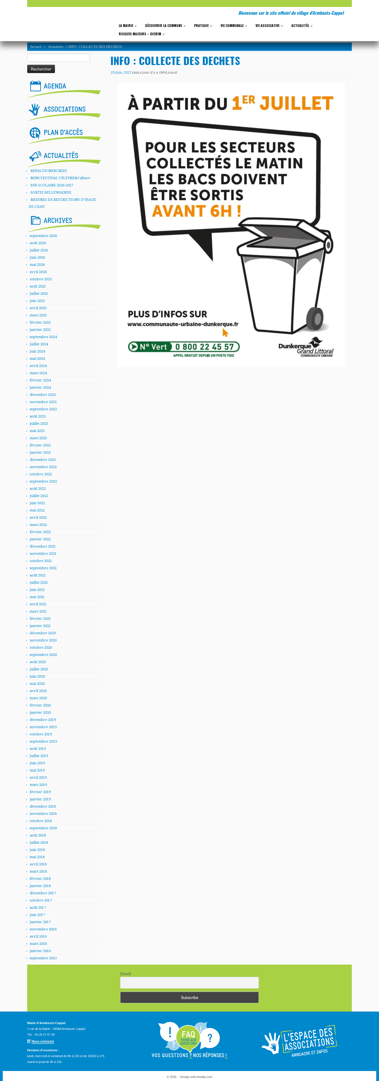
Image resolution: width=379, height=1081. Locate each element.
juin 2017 (37, 915)
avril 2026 (38, 272)
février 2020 (40, 705)
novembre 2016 (43, 929)
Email (125, 974)
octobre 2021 (41, 561)
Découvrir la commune (164, 25)
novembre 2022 (43, 467)
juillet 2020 (39, 669)
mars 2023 (38, 438)
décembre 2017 (43, 893)
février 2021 (40, 618)
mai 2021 (37, 597)
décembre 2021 (43, 546)
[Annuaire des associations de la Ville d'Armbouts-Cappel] (300, 1040)
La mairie (126, 25)
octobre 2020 (41, 647)
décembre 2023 (43, 395)
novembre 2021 (43, 553)
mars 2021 (38, 611)
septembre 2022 (43, 481)
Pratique (201, 25)
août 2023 (38, 416)
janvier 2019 (40, 799)
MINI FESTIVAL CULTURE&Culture (60, 178)
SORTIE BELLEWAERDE (51, 192)
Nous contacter (43, 1041)
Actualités (300, 25)
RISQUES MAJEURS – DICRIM (140, 33)
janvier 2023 (40, 452)
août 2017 (38, 907)
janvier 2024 (40, 387)
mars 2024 (38, 373)
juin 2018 (37, 850)
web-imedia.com (201, 1076)
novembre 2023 (43, 402)
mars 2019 (38, 785)
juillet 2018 (39, 842)
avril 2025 (38, 308)
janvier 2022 (40, 539)
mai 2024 (37, 358)
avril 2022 (38, 517)
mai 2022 (37, 510)
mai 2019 (37, 770)
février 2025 (40, 322)
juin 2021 (37, 590)
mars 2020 (38, 698)
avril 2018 (38, 864)
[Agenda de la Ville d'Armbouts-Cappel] (64, 87)
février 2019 (40, 792)
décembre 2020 (43, 633)
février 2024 (40, 380)
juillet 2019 (39, 756)
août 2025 (38, 286)
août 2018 (38, 835)
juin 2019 (37, 763)
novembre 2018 (43, 814)
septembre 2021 (43, 568)
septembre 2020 (43, 655)
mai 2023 (37, 431)
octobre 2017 (41, 900)
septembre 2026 (43, 236)
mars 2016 (38, 944)
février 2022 (40, 532)
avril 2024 (38, 366)
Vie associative (268, 25)
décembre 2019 (43, 720)
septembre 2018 (43, 828)
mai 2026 (37, 265)
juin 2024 (37, 351)
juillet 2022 (39, 496)
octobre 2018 (41, 821)
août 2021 (38, 575)
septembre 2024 (43, 337)
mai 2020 (37, 683)
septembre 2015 (43, 958)
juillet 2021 (39, 582)
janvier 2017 (40, 922)
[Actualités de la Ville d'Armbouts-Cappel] (64, 157)
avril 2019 (38, 777)
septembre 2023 (43, 409)
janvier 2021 (40, 626)
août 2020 (38, 662)
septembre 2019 (43, 741)
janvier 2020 (40, 712)
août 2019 (38, 749)
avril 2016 (38, 936)
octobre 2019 (41, 734)
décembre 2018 (43, 806)
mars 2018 (38, 871)
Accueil (36, 46)
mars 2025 (38, 315)
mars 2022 (38, 525)
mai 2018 (37, 857)
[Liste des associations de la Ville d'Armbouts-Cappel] (64, 111)
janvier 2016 (40, 951)
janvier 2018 (40, 886)
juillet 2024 (39, 344)
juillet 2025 (39, 293)
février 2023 (40, 445)
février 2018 (40, 879)
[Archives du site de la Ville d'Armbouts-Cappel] (64, 222)
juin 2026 (37, 257)
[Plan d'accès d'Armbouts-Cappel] (64, 134)
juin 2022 (37, 503)
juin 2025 (37, 301)
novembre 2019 (43, 727)
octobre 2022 (41, 474)
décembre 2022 (43, 460)
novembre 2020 (43, 640)
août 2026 (38, 243)
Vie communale (232, 25)
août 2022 (38, 488)
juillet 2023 (39, 423)
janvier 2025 (40, 330)
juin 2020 (37, 676)
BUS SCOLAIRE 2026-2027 (52, 185)
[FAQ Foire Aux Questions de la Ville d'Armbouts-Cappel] (189, 1040)
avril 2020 (38, 691)
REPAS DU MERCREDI (49, 171)
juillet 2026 (39, 250)
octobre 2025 (41, 279)
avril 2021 (38, 604)
